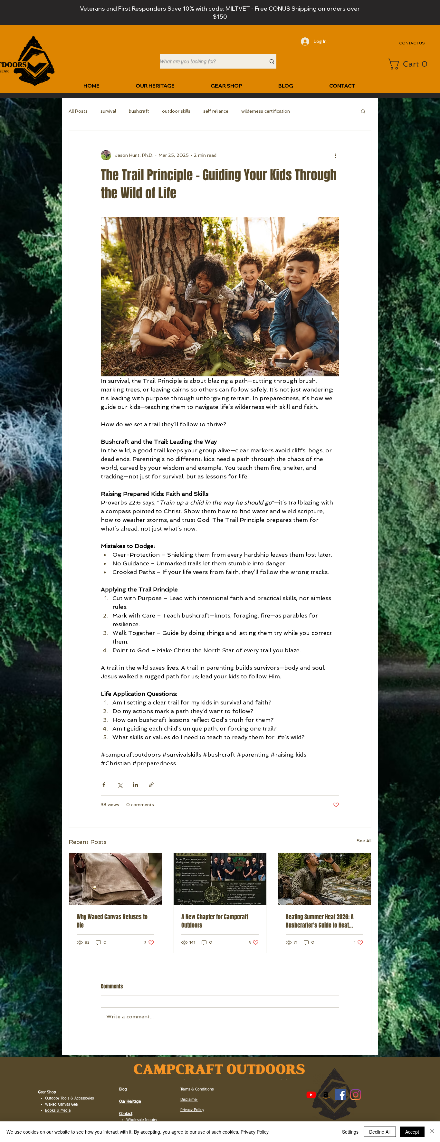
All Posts (78, 111)
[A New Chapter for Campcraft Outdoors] (220, 879)
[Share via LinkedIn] (135, 785)
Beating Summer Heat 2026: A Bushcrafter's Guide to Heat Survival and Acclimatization (320, 921)
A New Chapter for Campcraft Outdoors (214, 921)
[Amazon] (325, 1094)
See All (364, 840)
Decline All (379, 1131)
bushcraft (139, 111)
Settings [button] (350, 1131)
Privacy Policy (255, 1131)
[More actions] (335, 155)
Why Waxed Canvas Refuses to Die (112, 921)
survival (108, 111)
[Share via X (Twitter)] (120, 785)
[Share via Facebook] (104, 785)
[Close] (432, 1132)
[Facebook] (340, 1094)
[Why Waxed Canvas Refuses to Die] (115, 879)
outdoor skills (176, 111)
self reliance (215, 111)
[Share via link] (151, 785)
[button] (409, 64)
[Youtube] (311, 1094)
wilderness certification (265, 111)
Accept (412, 1131)
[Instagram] (355, 1094)
